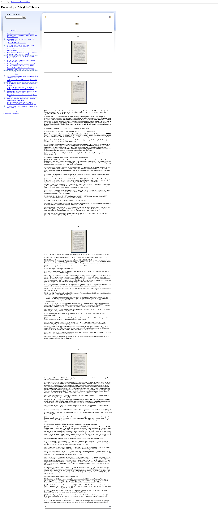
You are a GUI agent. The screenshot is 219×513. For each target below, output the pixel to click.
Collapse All (7, 113)
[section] (15, 71)
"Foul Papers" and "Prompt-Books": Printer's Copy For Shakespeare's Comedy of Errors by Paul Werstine (22, 88)
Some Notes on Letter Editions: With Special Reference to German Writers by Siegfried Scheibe (22, 53)
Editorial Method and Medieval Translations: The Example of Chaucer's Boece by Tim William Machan (21, 68)
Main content (15, 2)
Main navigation (25, 2)
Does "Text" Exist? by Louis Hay (17, 43)
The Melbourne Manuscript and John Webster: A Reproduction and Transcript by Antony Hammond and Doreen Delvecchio (22, 35)
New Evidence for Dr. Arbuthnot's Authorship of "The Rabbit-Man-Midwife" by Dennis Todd (22, 91)
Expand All (15, 113)
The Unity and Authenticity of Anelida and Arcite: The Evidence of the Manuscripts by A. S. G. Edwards (21, 64)
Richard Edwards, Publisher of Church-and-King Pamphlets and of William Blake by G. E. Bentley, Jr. (21, 103)
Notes (16, 74)
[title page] (13, 30)
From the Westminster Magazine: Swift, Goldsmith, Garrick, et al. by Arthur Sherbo (21, 99)
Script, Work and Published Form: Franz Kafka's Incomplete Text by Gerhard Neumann (20, 46)
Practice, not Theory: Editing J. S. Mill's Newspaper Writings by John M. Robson (21, 61)
